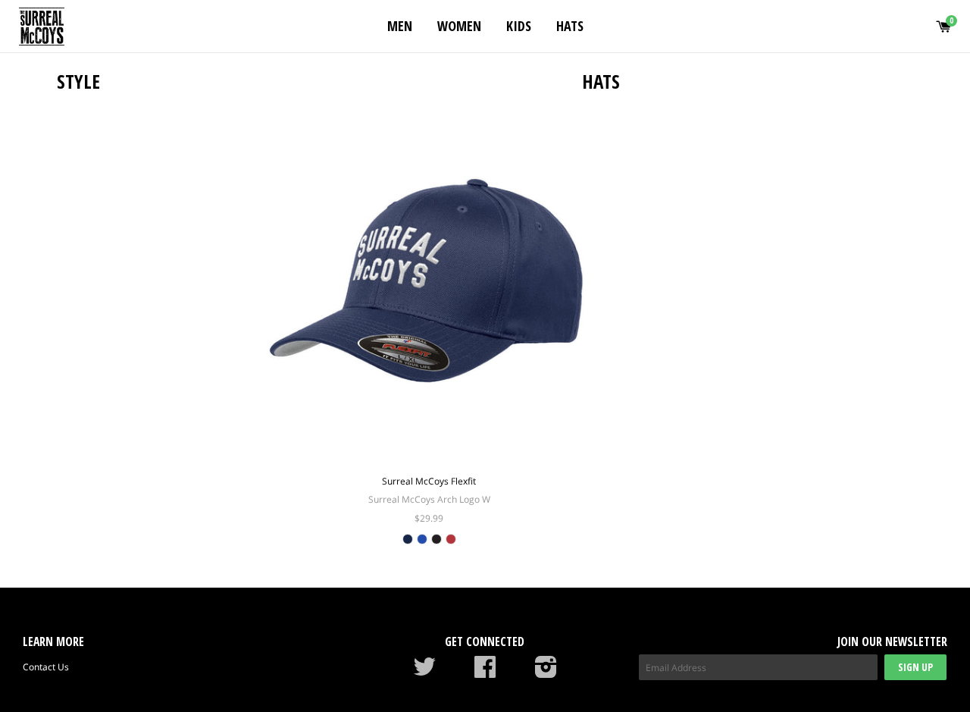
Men (399, 26)
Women (459, 26)
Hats (570, 26)
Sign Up (915, 667)
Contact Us (46, 666)
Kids (518, 26)
